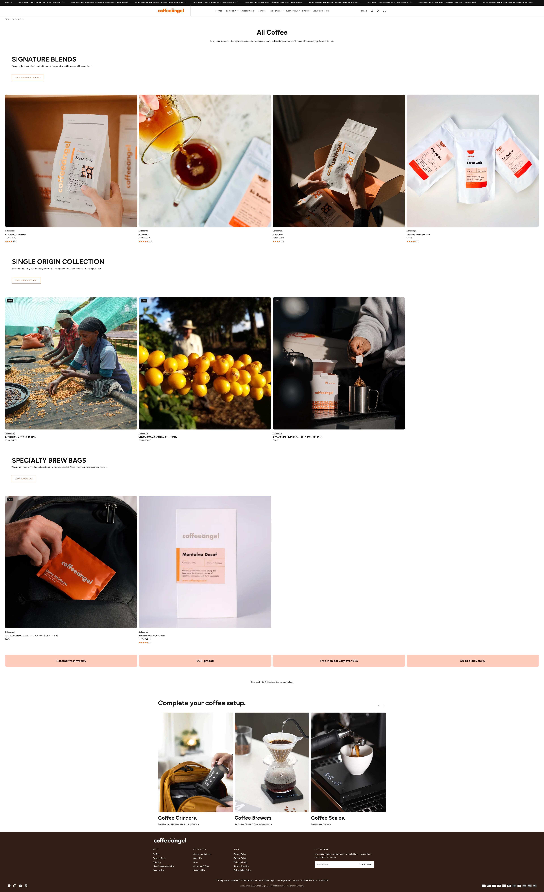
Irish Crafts (276, 11)
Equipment (231, 11)
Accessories (158, 870)
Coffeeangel (10, 231)
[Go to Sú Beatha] (205, 161)
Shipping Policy (240, 862)
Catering (306, 11)
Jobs (195, 862)
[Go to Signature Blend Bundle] (473, 161)
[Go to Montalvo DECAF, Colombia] (205, 562)
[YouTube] (20, 885)
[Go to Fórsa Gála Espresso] (71, 161)
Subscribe (365, 864)
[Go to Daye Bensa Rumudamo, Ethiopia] (71, 363)
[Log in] (378, 11)
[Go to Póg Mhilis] (339, 161)
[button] (364, 11)
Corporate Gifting (201, 866)
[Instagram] (14, 885)
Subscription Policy (242, 870)
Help (327, 11)
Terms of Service (241, 866)
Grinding (157, 862)
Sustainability (293, 11)
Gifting (262, 11)
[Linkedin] (26, 885)
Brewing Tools (159, 858)
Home (7, 19)
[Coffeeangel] (170, 840)
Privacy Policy (240, 854)
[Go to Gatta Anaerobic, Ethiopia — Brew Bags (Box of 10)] (339, 363)
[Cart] (384, 11)
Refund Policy (240, 858)
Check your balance (202, 854)
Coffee (218, 11)
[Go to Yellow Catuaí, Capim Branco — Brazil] (205, 363)
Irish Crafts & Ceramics (163, 866)
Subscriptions (247, 11)
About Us (197, 858)
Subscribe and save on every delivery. (279, 682)
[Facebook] (9, 885)
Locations (318, 11)
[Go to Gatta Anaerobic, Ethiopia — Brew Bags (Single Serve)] (71, 562)
